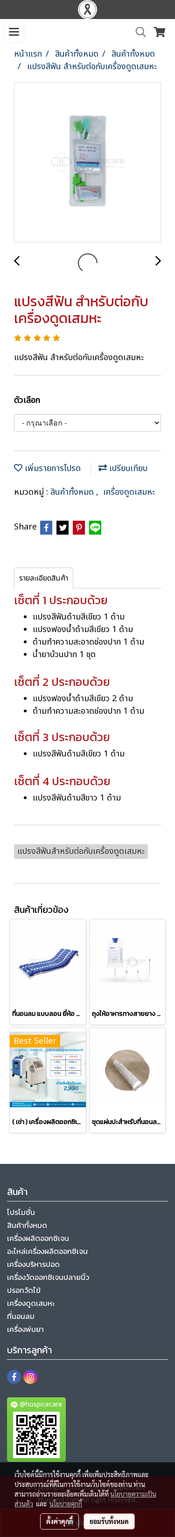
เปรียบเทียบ (127, 468)
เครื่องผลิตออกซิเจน (38, 1238)
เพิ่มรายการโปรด (51, 468)
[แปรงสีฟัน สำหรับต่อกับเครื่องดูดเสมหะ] (87, 163)
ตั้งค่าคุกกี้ (59, 1521)
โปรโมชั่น (21, 1212)
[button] (137, 32)
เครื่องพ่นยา (25, 1329)
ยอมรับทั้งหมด (109, 1521)
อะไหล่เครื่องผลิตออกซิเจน (47, 1251)
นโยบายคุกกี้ (65, 1503)
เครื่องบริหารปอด (33, 1264)
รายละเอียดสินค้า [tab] (43, 578)
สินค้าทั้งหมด (73, 492)
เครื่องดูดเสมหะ (129, 492)
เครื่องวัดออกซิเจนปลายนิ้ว (48, 1277)
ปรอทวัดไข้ (24, 1290)
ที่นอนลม (21, 1316)
